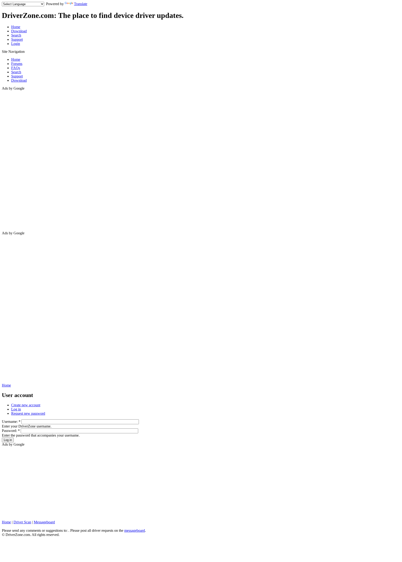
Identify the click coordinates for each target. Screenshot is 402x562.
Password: (11, 431)
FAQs (15, 68)
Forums (16, 64)
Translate (80, 4)
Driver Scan (22, 522)
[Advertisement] (20, 160)
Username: (11, 422)
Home (15, 27)
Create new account (25, 405)
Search (16, 35)
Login (15, 44)
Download (19, 31)
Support (17, 39)
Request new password (28, 413)
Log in (16, 409)
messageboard (134, 530)
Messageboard (44, 522)
